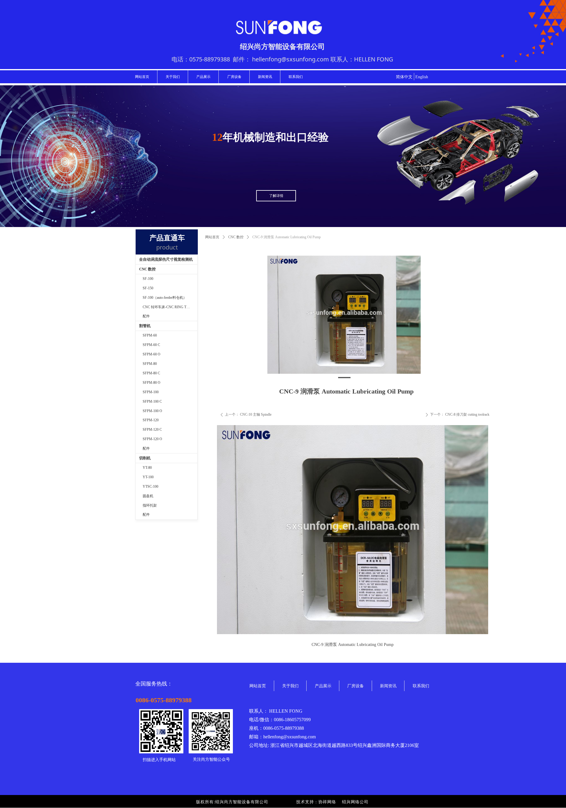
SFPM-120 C (152, 429)
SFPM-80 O (151, 383)
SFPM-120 (151, 420)
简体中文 (404, 77)
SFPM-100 (151, 392)
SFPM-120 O (152, 439)
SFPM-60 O (151, 354)
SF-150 (148, 288)
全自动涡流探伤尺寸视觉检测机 (166, 259)
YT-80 (147, 468)
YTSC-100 (150, 486)
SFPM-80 (150, 364)
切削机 (145, 458)
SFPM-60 (150, 335)
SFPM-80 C (151, 373)
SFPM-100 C (152, 401)
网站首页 (212, 237)
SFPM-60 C (151, 345)
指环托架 (150, 505)
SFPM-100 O (152, 411)
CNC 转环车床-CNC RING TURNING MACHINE (170, 307)
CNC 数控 (235, 237)
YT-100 (148, 477)
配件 (146, 316)
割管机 (145, 326)
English (421, 77)
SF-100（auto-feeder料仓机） (165, 298)
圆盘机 (148, 496)
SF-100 (148, 279)
